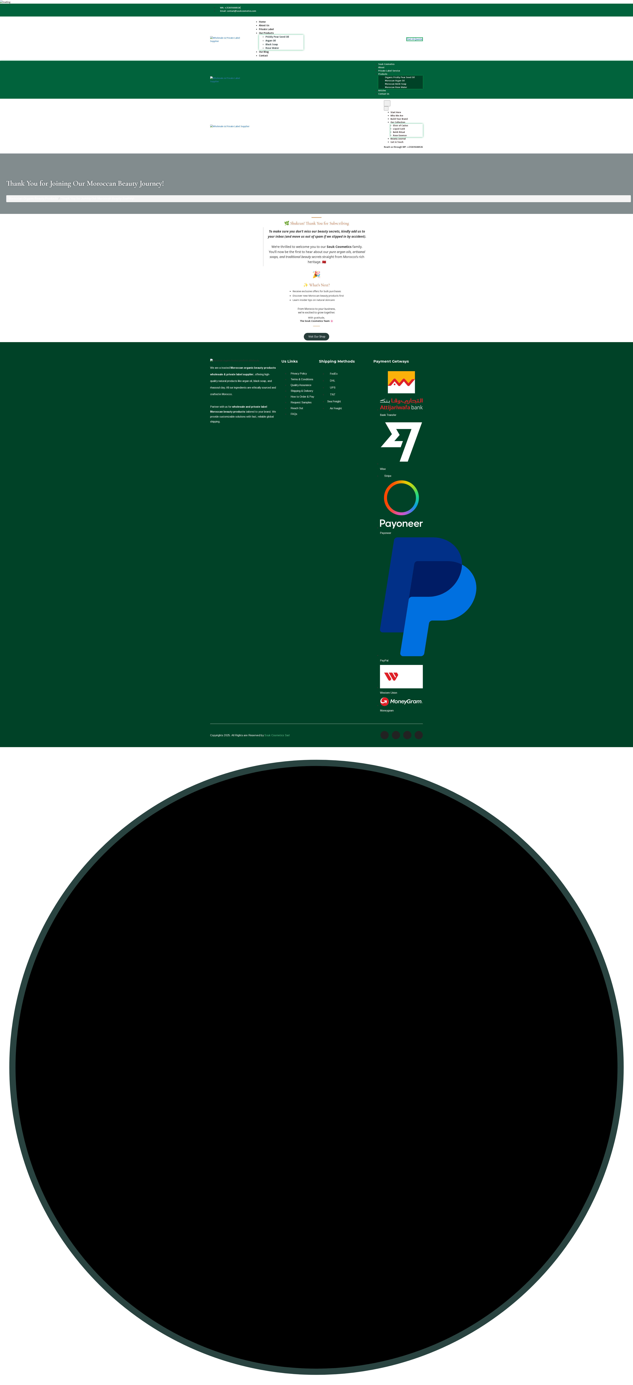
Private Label (266, 29)
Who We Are (397, 115)
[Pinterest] (407, 735)
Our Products (266, 32)
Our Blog (264, 51)
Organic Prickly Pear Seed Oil (400, 77)
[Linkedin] (419, 735)
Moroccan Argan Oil (395, 80)
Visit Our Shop (316, 336)
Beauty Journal (398, 138)
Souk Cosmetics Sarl (277, 735)
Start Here (396, 112)
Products (382, 73)
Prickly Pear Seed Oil (277, 36)
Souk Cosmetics (386, 64)
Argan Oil (271, 40)
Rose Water (272, 48)
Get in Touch (397, 141)
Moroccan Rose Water (396, 87)
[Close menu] (386, 108)
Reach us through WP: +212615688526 (403, 146)
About (381, 67)
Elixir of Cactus (400, 125)
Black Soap (272, 44)
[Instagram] (396, 735)
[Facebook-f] (384, 735)
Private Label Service (389, 70)
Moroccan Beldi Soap (395, 83)
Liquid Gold (399, 128)
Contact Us (383, 93)
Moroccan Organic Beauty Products (33, 198)
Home (262, 21)
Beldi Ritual (399, 132)
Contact (263, 55)
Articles (382, 90)
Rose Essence (400, 135)
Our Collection (398, 122)
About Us (264, 25)
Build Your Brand (399, 118)
